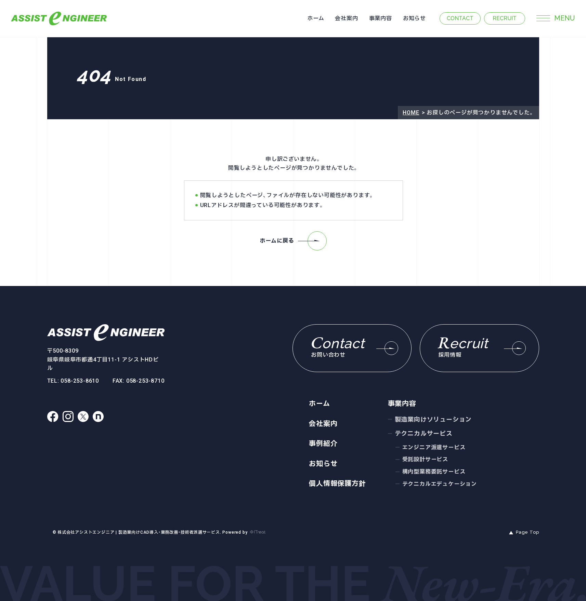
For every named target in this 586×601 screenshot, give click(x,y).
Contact (460, 18)
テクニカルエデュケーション (439, 484)
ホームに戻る (277, 240)
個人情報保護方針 (337, 483)
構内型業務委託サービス (434, 471)
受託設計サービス (425, 459)
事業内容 (380, 18)
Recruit (505, 18)
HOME (411, 112)
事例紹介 (323, 443)
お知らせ (414, 18)
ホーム (315, 18)
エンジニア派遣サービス (434, 447)
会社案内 (346, 18)
